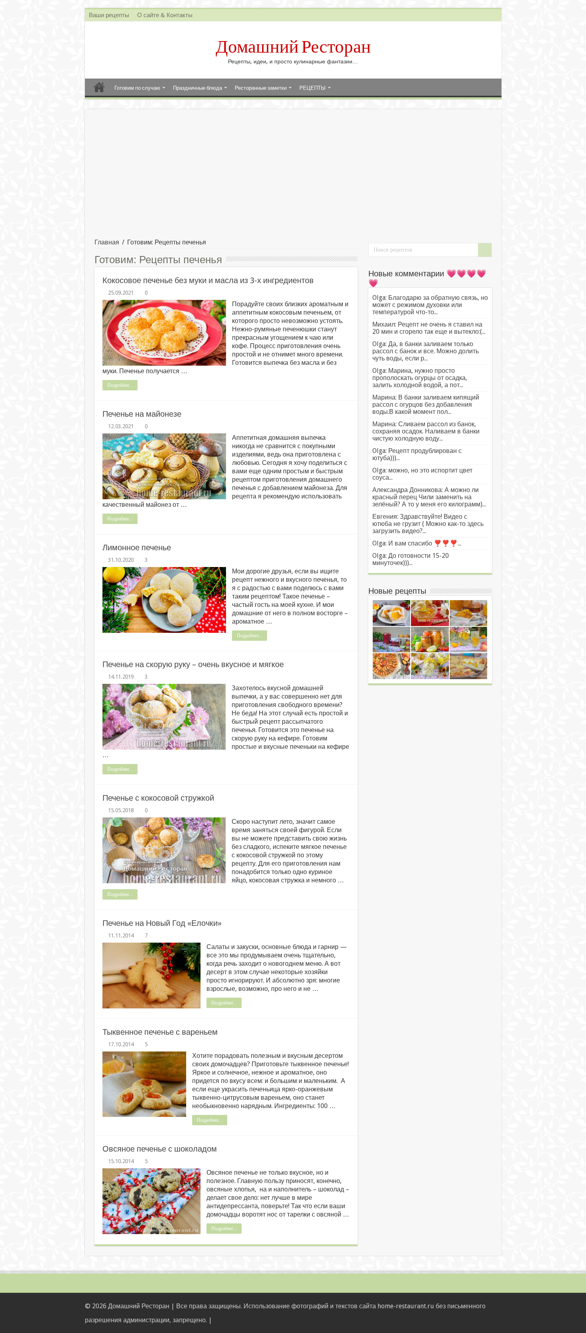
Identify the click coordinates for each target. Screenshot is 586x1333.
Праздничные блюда (197, 88)
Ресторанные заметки (261, 88)
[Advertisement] (293, 178)
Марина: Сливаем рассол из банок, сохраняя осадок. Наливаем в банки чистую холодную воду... (426, 431)
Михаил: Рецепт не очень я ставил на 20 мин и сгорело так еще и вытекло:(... (429, 328)
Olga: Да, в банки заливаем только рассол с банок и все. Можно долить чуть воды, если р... (425, 351)
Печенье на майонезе (141, 414)
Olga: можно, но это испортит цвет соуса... (422, 474)
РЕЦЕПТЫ (312, 88)
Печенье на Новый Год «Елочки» (162, 923)
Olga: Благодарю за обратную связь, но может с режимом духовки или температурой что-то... (430, 305)
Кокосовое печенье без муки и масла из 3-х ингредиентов (208, 280)
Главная (99, 87)
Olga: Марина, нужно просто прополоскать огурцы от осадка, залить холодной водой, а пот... (419, 378)
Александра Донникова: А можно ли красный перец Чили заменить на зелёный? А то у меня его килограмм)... (429, 497)
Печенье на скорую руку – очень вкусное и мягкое (193, 664)
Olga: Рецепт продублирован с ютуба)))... (417, 454)
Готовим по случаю (137, 88)
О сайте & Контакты (165, 15)
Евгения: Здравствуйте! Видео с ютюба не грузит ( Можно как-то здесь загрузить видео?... (428, 524)
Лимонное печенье (136, 547)
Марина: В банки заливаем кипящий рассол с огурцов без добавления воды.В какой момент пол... (425, 404)
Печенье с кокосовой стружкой (158, 798)
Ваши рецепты (109, 15)
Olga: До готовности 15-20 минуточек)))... (410, 559)
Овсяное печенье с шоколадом (159, 1149)
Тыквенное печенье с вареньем (160, 1032)
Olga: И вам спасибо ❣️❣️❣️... (416, 543)
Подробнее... (120, 385)
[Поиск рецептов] (485, 250)
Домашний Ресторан (293, 46)
